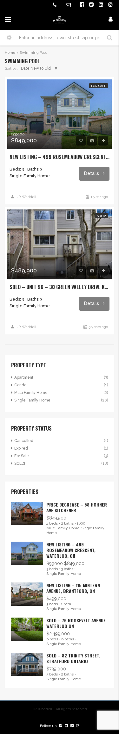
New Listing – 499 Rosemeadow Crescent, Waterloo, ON (59, 157)
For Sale (98, 86)
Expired (21, 448)
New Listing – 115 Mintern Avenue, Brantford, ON (73, 588)
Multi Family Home (31, 392)
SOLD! (101, 216)
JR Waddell (26, 197)
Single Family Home (32, 400)
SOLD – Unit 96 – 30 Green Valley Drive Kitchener (59, 287)
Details (92, 173)
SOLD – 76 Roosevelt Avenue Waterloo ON (76, 623)
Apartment (23, 377)
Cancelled (23, 441)
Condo (20, 385)
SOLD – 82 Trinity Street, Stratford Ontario (73, 658)
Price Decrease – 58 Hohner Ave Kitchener (76, 507)
